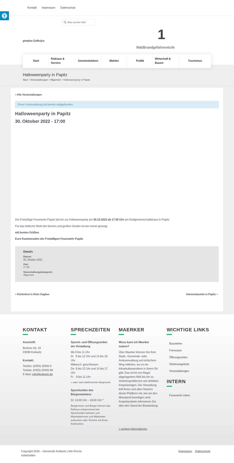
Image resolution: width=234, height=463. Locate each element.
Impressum (185, 451)
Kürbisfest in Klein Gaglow (32, 294)
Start (25, 79)
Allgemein (55, 79)
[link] (150, 32)
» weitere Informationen (133, 429)
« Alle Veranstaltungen (28, 94)
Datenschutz (202, 451)
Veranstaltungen (39, 79)
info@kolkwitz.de (42, 374)
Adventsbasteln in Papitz (202, 294)
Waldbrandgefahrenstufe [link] (155, 47)
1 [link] (161, 34)
